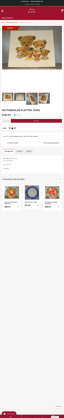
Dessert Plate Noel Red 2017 (11, 203)
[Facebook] (10, 128)
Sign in (32, 4)
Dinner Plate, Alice (31, 202)
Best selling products (16, 136)
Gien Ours (26, 136)
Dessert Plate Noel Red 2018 (51, 203)
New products (34, 136)
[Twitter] (12, 128)
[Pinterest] (15, 128)
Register (37, 4)
